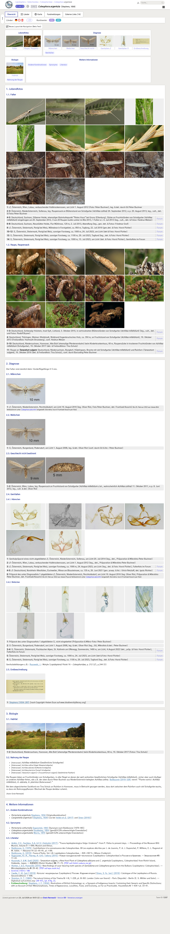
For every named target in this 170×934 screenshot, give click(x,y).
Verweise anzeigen (75, 898)
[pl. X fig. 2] (49, 881)
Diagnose (97, 33)
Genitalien (49, 53)
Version (61, 898)
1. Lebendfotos (14, 89)
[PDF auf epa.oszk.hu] (49, 868)
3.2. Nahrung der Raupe (17, 757)
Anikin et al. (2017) (65, 818)
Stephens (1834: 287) (19, 702)
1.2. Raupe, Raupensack (17, 245)
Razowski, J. (35, 665)
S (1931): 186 (20, 871)
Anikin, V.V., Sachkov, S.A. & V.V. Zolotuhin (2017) (34, 843)
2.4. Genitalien (13, 494)
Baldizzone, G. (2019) (21, 853)
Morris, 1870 (39, 833)
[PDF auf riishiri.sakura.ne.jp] (77, 863)
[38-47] (39, 881)
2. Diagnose (12, 364)
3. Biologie (12, 714)
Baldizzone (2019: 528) (120, 780)
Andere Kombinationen (37, 65)
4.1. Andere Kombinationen (19, 810)
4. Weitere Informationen (19, 804)
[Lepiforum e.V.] (9, 5)
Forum (160, 219)
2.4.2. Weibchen (13, 582)
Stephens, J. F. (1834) (39, 883)
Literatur (63, 65)
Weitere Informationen (88, 60)
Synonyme (53, 65)
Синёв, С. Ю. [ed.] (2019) (23, 873)
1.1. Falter (11, 95)
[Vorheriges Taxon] (16, 6)
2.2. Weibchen (13, 415)
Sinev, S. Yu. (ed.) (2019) (108, 873)
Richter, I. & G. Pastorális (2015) (26, 866)
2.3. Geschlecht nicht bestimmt (21, 453)
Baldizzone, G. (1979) (21, 848)
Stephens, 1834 (38, 815)
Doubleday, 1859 (41, 830)
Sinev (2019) (84, 818)
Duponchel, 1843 (40, 828)
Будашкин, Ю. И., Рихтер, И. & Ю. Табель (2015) (34, 856)
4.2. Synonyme (13, 823)
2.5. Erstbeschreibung (16, 670)
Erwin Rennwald (49, 898)
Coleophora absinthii (29, 410)
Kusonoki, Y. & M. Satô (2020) (25, 861)
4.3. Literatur (12, 838)
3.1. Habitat (12, 719)
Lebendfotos (23, 33)
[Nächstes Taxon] (22, 6)
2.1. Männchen (13, 374)
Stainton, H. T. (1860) (21, 878)
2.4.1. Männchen (13, 499)
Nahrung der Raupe (15, 80)
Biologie (14, 60)
